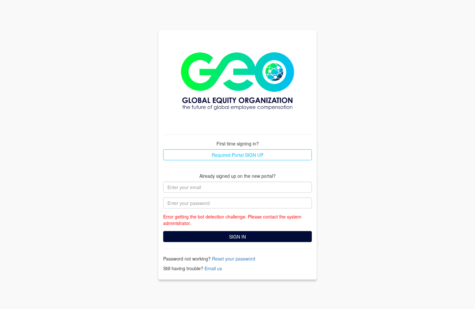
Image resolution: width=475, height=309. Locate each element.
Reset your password (233, 258)
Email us (213, 268)
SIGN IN (237, 236)
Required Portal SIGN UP (237, 155)
